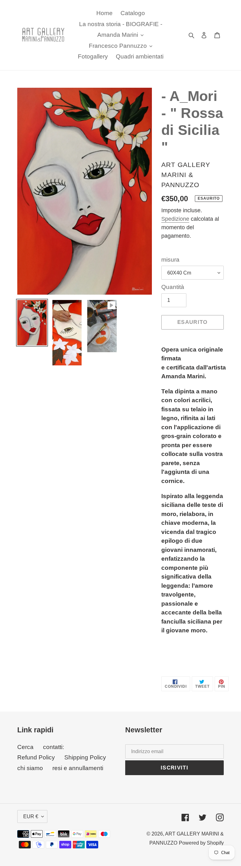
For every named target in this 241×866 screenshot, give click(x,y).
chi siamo (30, 768)
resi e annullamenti (77, 768)
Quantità (172, 287)
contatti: (53, 747)
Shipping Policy (85, 757)
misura (170, 259)
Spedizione (175, 219)
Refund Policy (36, 757)
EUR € (30, 816)
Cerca (25, 747)
